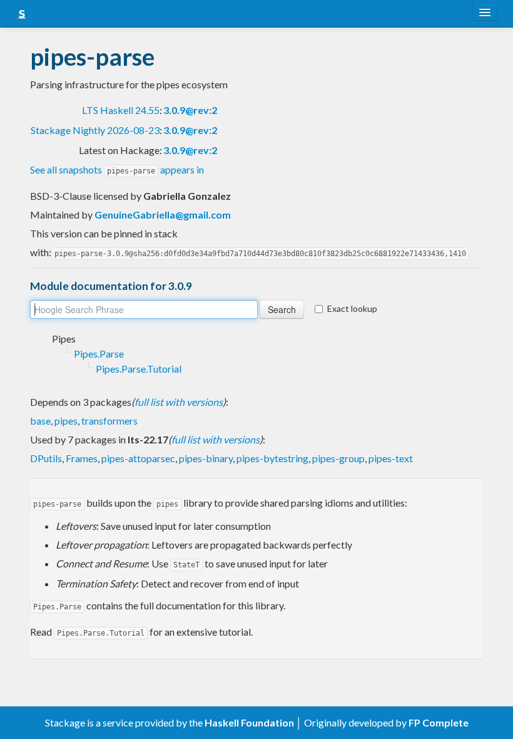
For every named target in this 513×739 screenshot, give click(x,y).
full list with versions (179, 402)
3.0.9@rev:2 (190, 110)
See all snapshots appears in (117, 169)
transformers (109, 420)
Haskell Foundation (249, 722)
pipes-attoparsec (138, 458)
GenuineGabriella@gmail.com (162, 214)
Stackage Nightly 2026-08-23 (95, 130)
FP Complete (439, 722)
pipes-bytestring (272, 458)
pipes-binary (206, 458)
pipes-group (338, 458)
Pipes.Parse (99, 353)
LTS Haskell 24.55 (121, 110)
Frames (82, 458)
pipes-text (390, 458)
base (40, 420)
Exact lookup (352, 308)
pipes (66, 420)
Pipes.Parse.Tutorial (138, 369)
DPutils (46, 458)
